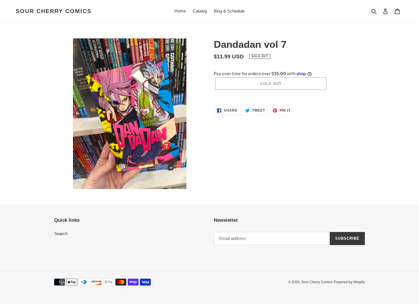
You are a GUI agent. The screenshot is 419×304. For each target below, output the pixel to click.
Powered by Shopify (349, 282)
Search (61, 233)
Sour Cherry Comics (53, 11)
